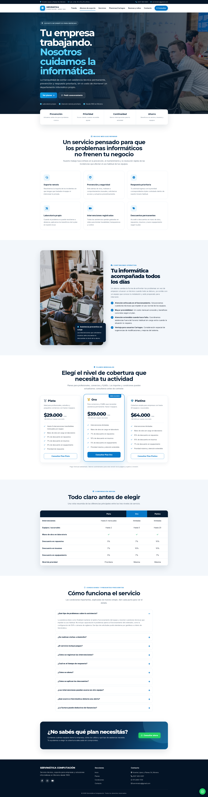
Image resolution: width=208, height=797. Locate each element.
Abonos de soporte (87, 8)
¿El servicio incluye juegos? (70, 646)
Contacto (148, 8)
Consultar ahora (151, 735)
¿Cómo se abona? (65, 672)
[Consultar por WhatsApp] (202, 791)
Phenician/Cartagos (117, 8)
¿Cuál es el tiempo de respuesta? (72, 663)
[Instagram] (47, 781)
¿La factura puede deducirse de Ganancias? (77, 708)
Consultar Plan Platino (147, 456)
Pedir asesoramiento (73, 95)
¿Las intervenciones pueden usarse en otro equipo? (81, 690)
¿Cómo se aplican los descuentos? (73, 681)
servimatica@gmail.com (160, 2)
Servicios (102, 8)
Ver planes (47, 95)
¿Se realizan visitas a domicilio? (72, 637)
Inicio (96, 772)
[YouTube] (52, 781)
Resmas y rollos (134, 8)
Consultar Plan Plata (60, 456)
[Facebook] (42, 781)
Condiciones (99, 780)
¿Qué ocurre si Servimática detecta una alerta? (79, 699)
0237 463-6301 (143, 2)
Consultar (162, 8)
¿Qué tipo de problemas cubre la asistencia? (77, 613)
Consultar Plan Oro (104, 455)
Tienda (74, 8)
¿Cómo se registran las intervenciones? (75, 655)
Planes (97, 776)
